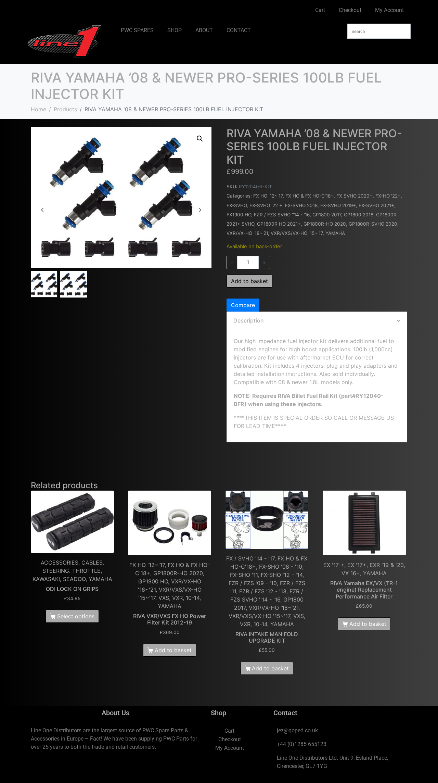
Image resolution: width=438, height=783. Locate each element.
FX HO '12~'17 (268, 196)
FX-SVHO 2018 (301, 205)
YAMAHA (335, 233)
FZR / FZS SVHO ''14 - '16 (282, 214)
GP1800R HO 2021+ (279, 224)
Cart (320, 10)
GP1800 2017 (326, 214)
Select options (75, 616)
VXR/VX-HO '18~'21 (247, 233)
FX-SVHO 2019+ (338, 205)
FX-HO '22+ (388, 196)
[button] (200, 138)
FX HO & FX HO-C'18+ (309, 196)
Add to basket (249, 281)
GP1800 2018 (358, 214)
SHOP (174, 30)
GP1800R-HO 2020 (325, 224)
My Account (389, 10)
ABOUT (204, 30)
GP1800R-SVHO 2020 (373, 224)
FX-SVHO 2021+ (376, 205)
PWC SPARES (137, 30)
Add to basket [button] (173, 650)
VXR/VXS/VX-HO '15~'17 (297, 233)
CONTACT (239, 30)
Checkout (350, 10)
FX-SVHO (237, 205)
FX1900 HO (239, 214)
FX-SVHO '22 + (265, 205)
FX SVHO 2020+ (354, 196)
